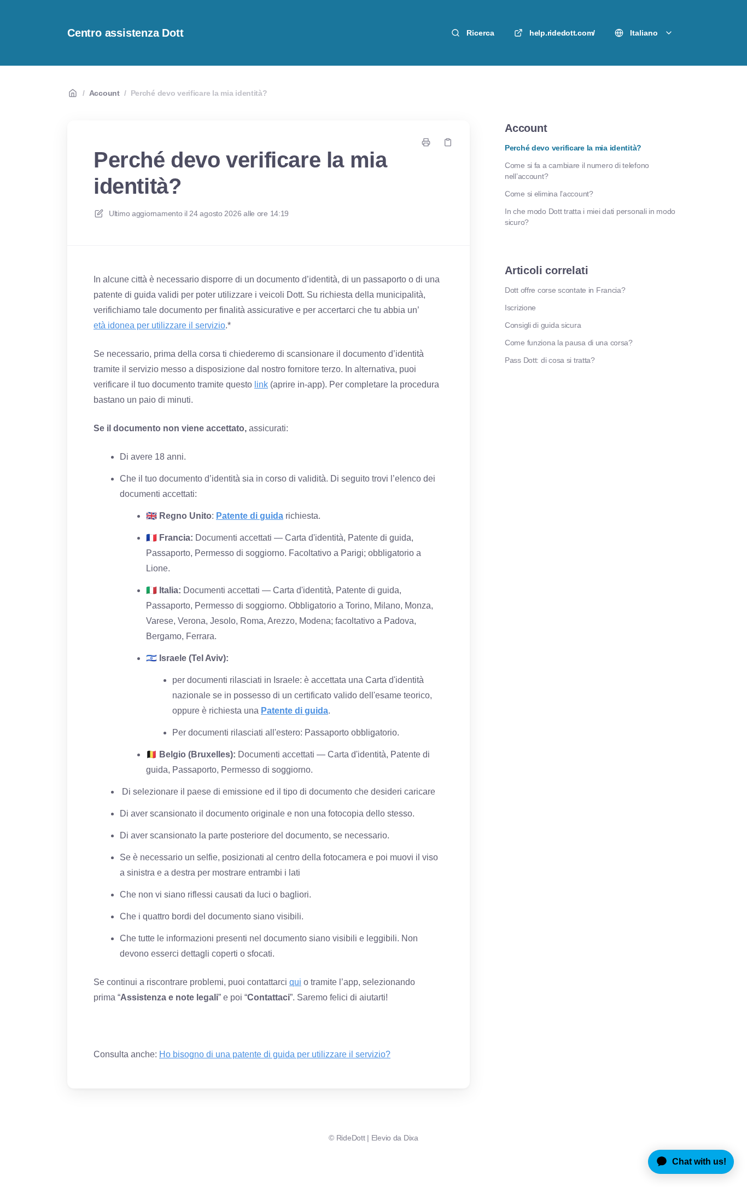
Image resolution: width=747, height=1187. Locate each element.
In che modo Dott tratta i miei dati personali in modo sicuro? (590, 217)
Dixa (411, 1137)
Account (104, 93)
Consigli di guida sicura (543, 325)
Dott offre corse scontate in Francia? (565, 290)
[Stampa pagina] (426, 142)
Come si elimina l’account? (549, 193)
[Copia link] (448, 142)
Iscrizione (520, 307)
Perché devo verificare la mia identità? (199, 93)
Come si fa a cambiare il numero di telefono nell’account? (577, 171)
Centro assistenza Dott (125, 33)
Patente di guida (249, 515)
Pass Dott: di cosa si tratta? (550, 360)
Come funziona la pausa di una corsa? (569, 342)
